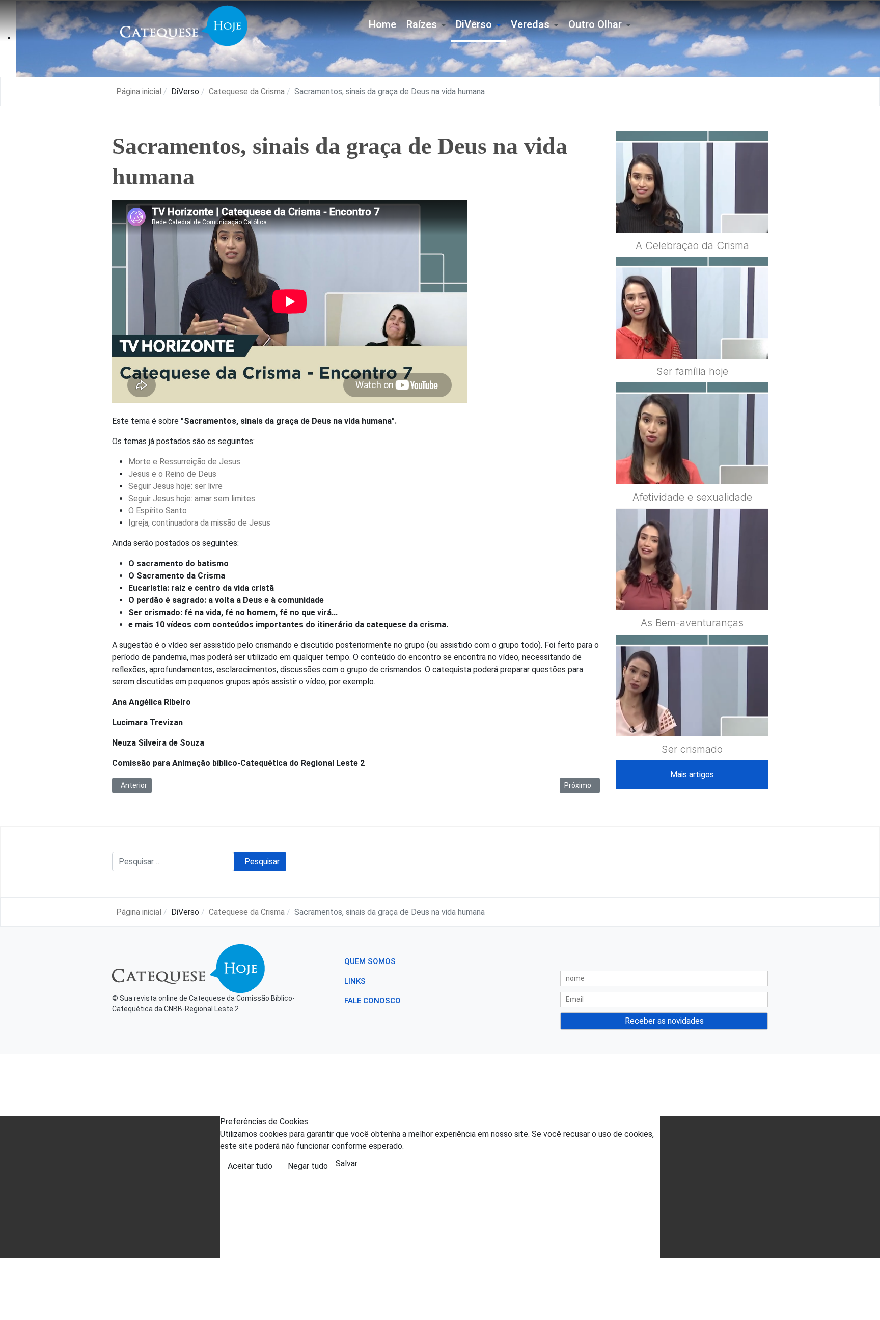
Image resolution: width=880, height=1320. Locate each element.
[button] (426, 25)
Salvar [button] (347, 1163)
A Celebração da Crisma (692, 245)
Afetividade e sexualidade (692, 497)
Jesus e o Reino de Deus (172, 474)
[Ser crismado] (692, 710)
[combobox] (173, 861)
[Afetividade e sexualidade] (692, 458)
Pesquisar (262, 861)
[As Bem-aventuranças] (692, 584)
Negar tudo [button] (308, 1166)
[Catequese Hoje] (184, 25)
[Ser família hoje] (692, 332)
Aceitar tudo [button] (250, 1166)
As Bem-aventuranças (692, 623)
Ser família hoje (692, 371)
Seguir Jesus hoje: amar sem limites (191, 498)
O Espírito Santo (157, 510)
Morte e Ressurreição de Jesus (184, 461)
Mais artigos (692, 774)
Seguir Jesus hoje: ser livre (176, 486)
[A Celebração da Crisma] (692, 206)
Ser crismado (692, 749)
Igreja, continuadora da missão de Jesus (199, 523)
